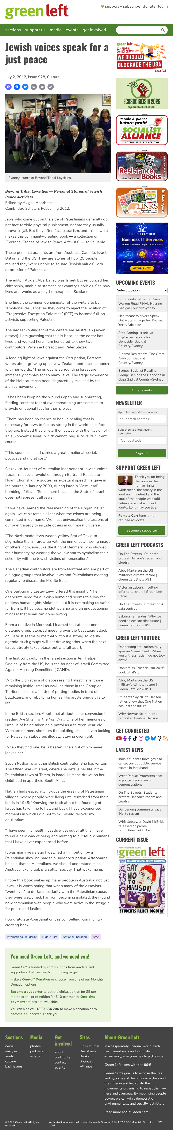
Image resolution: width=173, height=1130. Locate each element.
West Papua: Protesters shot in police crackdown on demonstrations (140, 763)
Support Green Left (138, 467)
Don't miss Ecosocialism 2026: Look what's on (141, 670)
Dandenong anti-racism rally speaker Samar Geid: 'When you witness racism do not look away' (141, 653)
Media (56, 30)
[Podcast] (125, 738)
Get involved (94, 30)
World (9, 1056)
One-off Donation (36, 979)
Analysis (11, 1051)
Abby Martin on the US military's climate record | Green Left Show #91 (137, 575)
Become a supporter (27, 991)
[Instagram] (141, 738)
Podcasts (37, 1051)
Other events (142, 390)
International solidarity (21, 937)
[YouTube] (119, 738)
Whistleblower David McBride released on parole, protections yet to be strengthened (141, 811)
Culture (53, 76)
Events (72, 30)
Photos (35, 1046)
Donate (149, 6)
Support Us (35, 30)
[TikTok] (135, 738)
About (59, 1052)
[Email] (42, 87)
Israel (96, 937)
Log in (163, 6)
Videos (35, 1056)
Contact (60, 1062)
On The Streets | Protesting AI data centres (141, 606)
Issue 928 (36, 76)
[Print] (34, 87)
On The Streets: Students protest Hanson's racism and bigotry (140, 780)
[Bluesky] (25, 87)
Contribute (62, 1057)
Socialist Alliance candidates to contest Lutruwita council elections (140, 830)
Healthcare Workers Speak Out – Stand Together (138, 318)
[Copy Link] (50, 87)
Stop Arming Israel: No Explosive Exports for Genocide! (135, 337)
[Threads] (159, 738)
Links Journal (89, 1046)
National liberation (75, 937)
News (9, 1046)
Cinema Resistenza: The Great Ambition (141, 356)
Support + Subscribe (122, 6)
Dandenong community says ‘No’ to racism (139, 794)
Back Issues (14, 1066)
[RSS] (165, 738)
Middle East (49, 937)
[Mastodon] (8, 87)
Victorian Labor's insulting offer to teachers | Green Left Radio (140, 592)
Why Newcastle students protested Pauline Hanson (138, 716)
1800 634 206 (47, 1009)
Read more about (126, 1112)
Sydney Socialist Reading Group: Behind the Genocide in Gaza (141, 375)
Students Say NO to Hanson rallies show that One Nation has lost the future (140, 701)
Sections (13, 30)
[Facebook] (17, 87)
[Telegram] (147, 738)
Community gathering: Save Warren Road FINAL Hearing (140, 301)
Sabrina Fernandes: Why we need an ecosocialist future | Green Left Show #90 (139, 621)
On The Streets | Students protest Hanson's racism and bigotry (140, 558)
